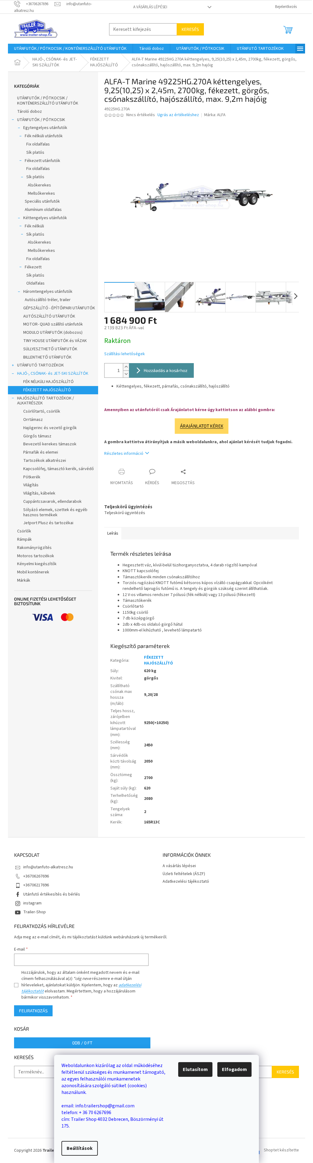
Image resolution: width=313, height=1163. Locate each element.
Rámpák (24, 539)
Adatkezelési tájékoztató (186, 881)
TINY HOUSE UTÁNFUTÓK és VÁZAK (55, 341)
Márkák (23, 580)
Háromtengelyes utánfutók (47, 292)
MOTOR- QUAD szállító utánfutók (53, 324)
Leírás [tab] (112, 533)
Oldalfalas (35, 283)
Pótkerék (31, 477)
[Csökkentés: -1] (126, 373)
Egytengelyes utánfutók (45, 128)
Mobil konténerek (33, 572)
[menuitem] (70, 48)
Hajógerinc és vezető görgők (50, 428)
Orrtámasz (33, 420)
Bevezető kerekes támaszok (49, 444)
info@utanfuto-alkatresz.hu (48, 867)
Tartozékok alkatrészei (44, 461)
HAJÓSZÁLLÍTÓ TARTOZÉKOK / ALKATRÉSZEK (45, 401)
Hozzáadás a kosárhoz (165, 370)
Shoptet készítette (281, 1150)
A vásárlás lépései (150, 7)
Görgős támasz (37, 436)
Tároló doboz (29, 112)
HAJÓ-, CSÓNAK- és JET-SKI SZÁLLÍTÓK (52, 373)
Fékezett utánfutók (42, 161)
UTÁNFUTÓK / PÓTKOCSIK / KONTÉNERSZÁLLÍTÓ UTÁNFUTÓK (47, 100)
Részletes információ (123, 454)
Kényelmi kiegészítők (37, 564)
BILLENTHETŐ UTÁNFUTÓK (47, 357)
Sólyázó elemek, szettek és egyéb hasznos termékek (55, 512)
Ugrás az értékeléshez (178, 115)
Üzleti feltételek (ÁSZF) (184, 874)
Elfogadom (234, 1069)
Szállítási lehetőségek (124, 354)
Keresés (190, 29)
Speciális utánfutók (42, 201)
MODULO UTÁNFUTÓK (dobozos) (53, 332)
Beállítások (80, 1148)
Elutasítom (195, 1069)
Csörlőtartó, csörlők (41, 411)
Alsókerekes (39, 185)
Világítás (31, 485)
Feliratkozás (33, 1010)
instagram (32, 903)
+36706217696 (36, 885)
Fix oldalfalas (38, 144)
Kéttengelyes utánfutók (45, 218)
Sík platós (35, 152)
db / (82, 1042)
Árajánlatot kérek (201, 426)
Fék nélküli (34, 226)
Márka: (215, 115)
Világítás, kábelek (39, 493)
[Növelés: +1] (126, 366)
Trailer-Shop (34, 912)
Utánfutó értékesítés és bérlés (51, 894)
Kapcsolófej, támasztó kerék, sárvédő (58, 469)
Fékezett (33, 267)
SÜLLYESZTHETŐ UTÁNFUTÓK (50, 349)
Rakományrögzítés (34, 548)
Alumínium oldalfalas (43, 210)
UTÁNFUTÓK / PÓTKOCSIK (41, 120)
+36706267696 (36, 876)
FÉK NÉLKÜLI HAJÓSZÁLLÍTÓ (48, 382)
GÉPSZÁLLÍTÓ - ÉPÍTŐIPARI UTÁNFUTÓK (59, 308)
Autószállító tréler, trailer (48, 300)
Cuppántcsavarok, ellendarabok (52, 502)
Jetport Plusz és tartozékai (48, 523)
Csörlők (24, 531)
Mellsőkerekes (41, 193)
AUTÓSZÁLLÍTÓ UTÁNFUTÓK (49, 316)
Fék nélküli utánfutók (44, 136)
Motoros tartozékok (35, 556)
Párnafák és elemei (40, 452)
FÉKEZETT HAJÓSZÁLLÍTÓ (47, 390)
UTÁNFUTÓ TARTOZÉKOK (40, 365)
